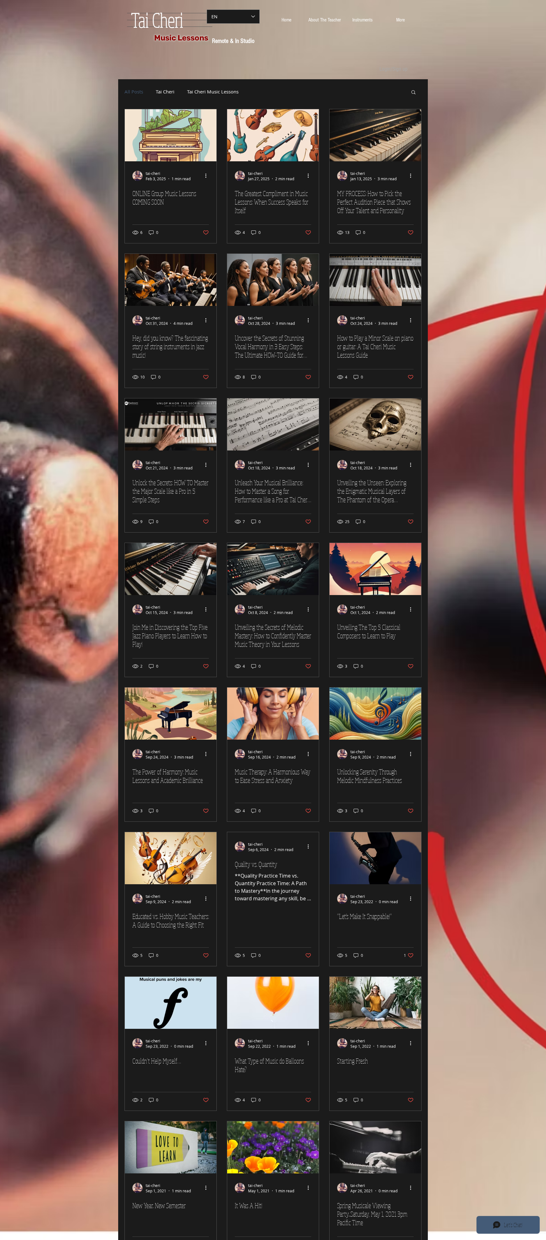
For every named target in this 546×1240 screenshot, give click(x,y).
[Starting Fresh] (375, 1003)
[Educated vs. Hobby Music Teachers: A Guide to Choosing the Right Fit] (170, 858)
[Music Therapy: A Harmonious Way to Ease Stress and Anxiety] (273, 714)
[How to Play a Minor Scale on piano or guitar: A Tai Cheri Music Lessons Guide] (375, 280)
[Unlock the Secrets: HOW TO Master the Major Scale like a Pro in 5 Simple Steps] (170, 424)
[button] (413, 92)
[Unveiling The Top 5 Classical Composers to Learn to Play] (375, 569)
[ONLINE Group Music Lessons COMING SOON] (170, 135)
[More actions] (208, 176)
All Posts (133, 92)
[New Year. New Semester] (170, 1147)
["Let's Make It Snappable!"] (375, 858)
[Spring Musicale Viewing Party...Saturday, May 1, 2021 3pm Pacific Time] (375, 1147)
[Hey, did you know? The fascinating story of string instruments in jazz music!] (170, 280)
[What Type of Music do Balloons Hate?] (273, 1003)
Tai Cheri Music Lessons (213, 92)
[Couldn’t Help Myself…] (170, 1003)
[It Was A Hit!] (273, 1147)
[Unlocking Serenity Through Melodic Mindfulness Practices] (375, 714)
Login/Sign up (393, 69)
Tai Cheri (165, 92)
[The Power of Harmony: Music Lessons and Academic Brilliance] (170, 714)
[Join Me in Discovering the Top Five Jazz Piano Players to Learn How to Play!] (170, 569)
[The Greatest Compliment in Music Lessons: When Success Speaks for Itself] (273, 135)
